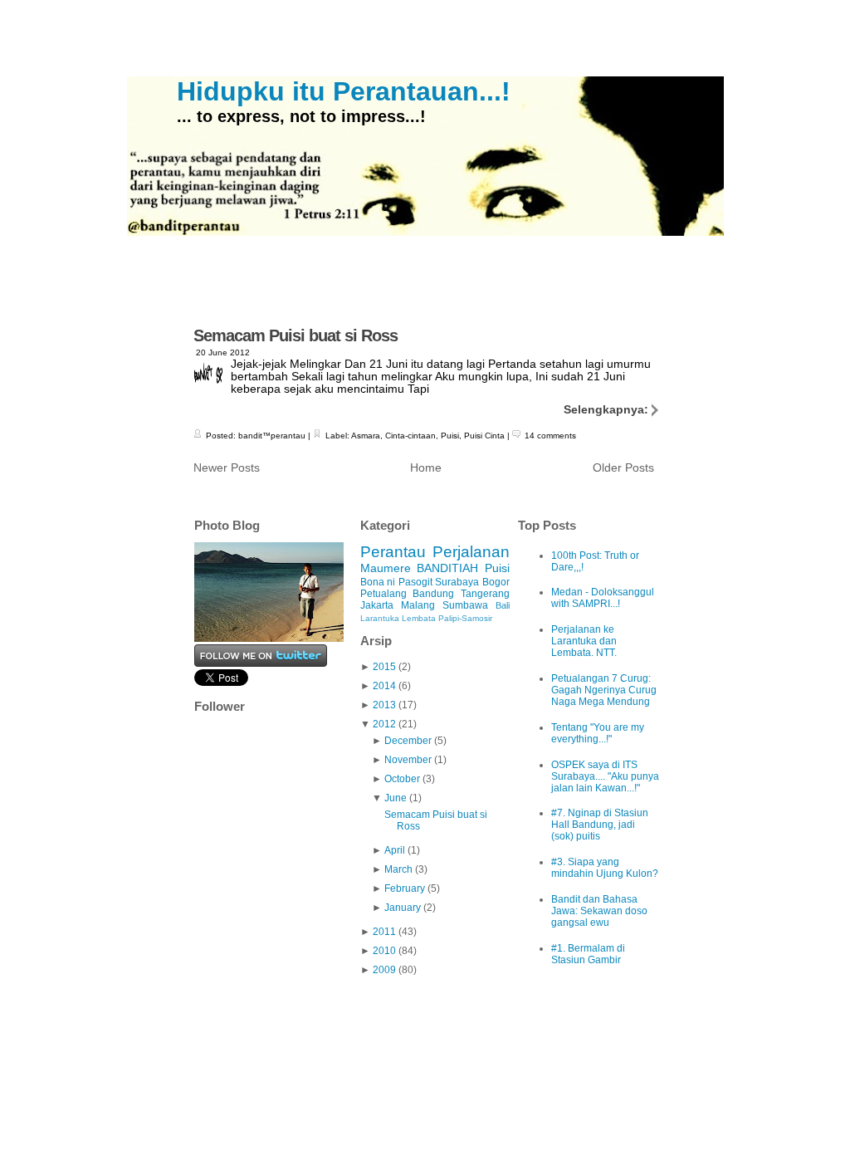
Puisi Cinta (484, 435)
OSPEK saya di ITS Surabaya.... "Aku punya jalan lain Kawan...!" (605, 776)
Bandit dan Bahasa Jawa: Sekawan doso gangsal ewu (599, 910)
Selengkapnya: (608, 410)
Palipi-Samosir (465, 618)
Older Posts (623, 468)
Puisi (450, 435)
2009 (384, 970)
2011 (384, 931)
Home (426, 468)
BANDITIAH (447, 568)
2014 (384, 686)
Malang (418, 605)
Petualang (383, 594)
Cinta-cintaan (410, 435)
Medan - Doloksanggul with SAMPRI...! (602, 597)
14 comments (550, 435)
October (402, 779)
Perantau (393, 551)
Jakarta (376, 605)
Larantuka (379, 618)
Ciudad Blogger (602, 1117)
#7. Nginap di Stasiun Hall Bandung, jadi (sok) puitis (599, 824)
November (408, 760)
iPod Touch (486, 1117)
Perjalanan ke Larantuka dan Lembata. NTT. (584, 641)
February (404, 888)
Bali (503, 605)
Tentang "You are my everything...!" (597, 733)
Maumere (385, 568)
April (394, 850)
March (398, 869)
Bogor (496, 582)
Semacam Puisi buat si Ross (295, 335)
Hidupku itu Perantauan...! (343, 91)
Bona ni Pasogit (396, 582)
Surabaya (457, 582)
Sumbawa (465, 605)
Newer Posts (226, 468)
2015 (384, 667)
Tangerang (485, 594)
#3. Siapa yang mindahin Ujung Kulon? (604, 867)
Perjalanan (471, 551)
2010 (384, 951)
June (395, 798)
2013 (384, 705)
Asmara (365, 435)
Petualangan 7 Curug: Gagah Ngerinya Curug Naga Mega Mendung (604, 690)
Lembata (419, 618)
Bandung (433, 594)
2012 (384, 724)
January (402, 907)
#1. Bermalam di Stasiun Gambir (588, 954)
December (408, 740)
